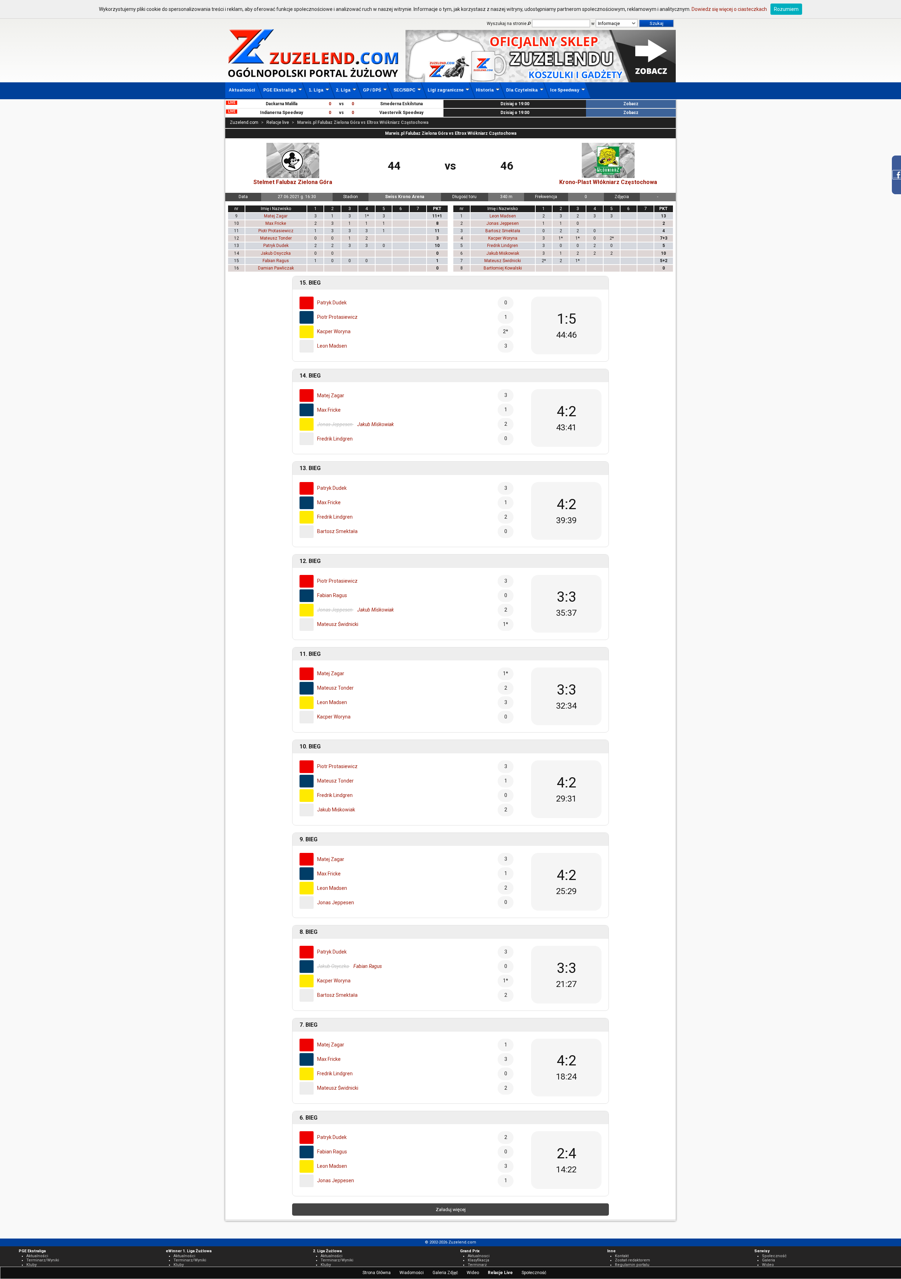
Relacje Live (500, 1272)
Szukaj (656, 23)
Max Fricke (275, 223)
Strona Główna (377, 1272)
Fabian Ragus (276, 260)
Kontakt (622, 1256)
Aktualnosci (479, 1256)
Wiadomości (411, 1272)
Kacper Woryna (502, 238)
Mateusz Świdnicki (502, 260)
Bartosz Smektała (502, 230)
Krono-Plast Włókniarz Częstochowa (608, 182)
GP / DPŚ (372, 90)
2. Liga (343, 90)
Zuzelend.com (244, 122)
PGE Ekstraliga (279, 90)
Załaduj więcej (451, 1209)
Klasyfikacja (478, 1260)
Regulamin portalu (632, 1264)
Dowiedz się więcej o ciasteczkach (729, 9)
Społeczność (534, 1272)
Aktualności (242, 90)
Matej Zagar (276, 216)
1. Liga (316, 90)
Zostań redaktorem (632, 1260)
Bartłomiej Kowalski (503, 268)
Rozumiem (786, 9)
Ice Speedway (564, 90)
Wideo (473, 1272)
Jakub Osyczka (276, 253)
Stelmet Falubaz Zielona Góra (292, 182)
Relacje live (277, 122)
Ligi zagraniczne (446, 90)
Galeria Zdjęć (445, 1272)
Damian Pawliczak (276, 268)
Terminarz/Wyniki (42, 1260)
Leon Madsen (503, 216)
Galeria (768, 1260)
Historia (485, 90)
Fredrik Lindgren (502, 245)
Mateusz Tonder (276, 238)
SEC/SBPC (404, 90)
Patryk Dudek (276, 245)
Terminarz (477, 1264)
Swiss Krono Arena (404, 196)
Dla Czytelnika (522, 90)
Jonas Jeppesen (502, 223)
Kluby (31, 1264)
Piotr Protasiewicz (276, 230)
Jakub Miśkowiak (502, 253)
